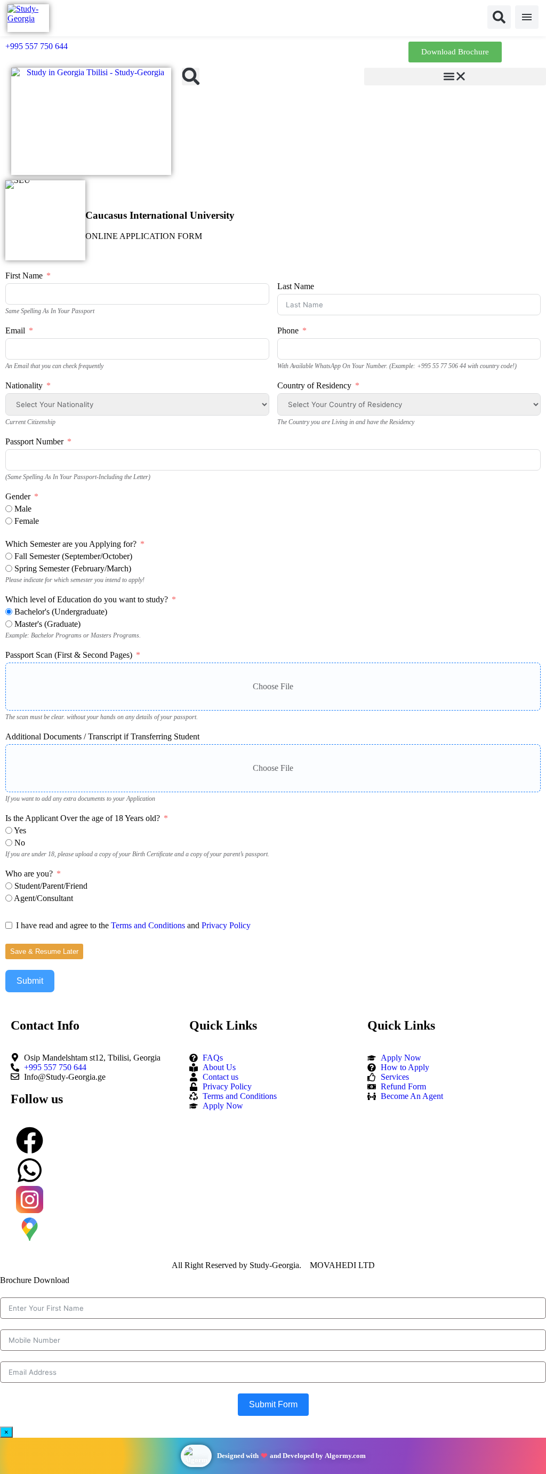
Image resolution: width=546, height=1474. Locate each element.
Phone (288, 330)
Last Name (295, 286)
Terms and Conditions (148, 925)
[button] (190, 76)
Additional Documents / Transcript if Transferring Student (102, 736)
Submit (30, 980)
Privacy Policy (226, 925)
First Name (24, 275)
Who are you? (29, 873)
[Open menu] (527, 17)
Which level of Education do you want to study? (86, 599)
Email (15, 330)
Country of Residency (314, 385)
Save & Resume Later (44, 951)
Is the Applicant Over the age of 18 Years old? (82, 818)
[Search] (499, 17)
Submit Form (273, 1404)
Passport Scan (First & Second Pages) (68, 654)
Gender (17, 496)
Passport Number (34, 441)
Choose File (273, 686)
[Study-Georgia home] (28, 18)
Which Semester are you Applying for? (70, 543)
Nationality (24, 385)
